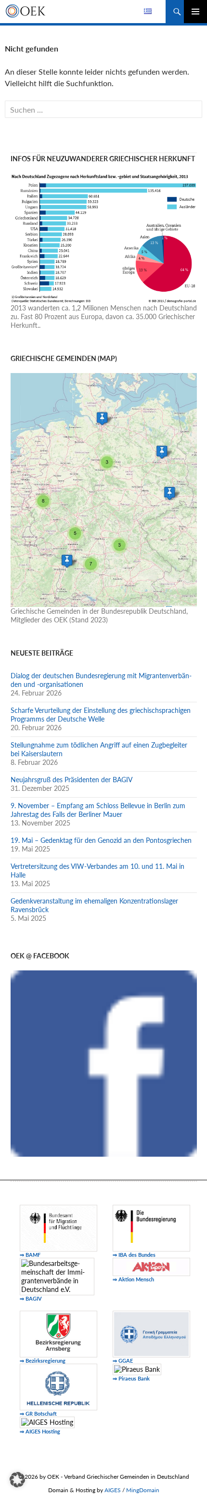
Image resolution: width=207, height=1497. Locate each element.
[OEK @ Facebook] (104, 1062)
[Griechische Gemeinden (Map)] (104, 489)
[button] (17, 1479)
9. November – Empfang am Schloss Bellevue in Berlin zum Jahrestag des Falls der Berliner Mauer (98, 809)
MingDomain (142, 1490)
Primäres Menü (195, 11)
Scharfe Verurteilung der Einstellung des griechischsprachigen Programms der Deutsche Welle (101, 714)
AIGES (112, 1490)
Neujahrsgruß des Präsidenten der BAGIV (71, 779)
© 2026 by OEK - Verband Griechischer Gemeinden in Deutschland (103, 1476)
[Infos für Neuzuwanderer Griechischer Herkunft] (104, 237)
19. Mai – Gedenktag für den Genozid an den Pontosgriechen (101, 840)
